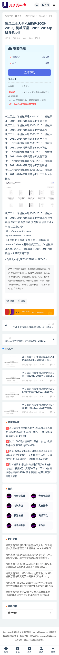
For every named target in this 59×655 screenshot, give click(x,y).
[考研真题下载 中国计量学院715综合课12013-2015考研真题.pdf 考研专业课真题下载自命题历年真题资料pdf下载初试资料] (12, 380)
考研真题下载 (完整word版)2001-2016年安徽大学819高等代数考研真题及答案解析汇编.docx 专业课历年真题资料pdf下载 (29, 567)
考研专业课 (30, 16)
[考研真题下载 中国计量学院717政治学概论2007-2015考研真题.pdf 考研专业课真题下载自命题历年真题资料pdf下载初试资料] (12, 411)
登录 (46, 5)
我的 (41, 652)
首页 (19, 16)
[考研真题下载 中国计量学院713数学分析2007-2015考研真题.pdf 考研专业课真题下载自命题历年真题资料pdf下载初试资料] (12, 364)
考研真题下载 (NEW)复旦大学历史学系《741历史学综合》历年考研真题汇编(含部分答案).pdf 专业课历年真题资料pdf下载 (29, 558)
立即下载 (29, 72)
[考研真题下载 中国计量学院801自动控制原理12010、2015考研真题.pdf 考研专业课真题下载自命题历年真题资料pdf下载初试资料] (12, 396)
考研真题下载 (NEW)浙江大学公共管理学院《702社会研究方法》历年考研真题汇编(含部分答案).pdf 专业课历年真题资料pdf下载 (29, 595)
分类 (18, 652)
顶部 (53, 652)
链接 (22, 301)
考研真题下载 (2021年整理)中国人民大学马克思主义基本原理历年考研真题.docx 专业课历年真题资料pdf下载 (29, 548)
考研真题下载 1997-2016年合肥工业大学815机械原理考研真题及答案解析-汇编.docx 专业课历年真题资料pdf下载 (29, 576)
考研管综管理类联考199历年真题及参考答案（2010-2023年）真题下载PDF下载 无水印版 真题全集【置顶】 (29, 432)
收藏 (11, 301)
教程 (29, 652)
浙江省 (42, 16)
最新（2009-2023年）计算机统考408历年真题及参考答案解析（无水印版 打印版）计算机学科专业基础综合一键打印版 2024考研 (29, 455)
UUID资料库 (25, 632)
